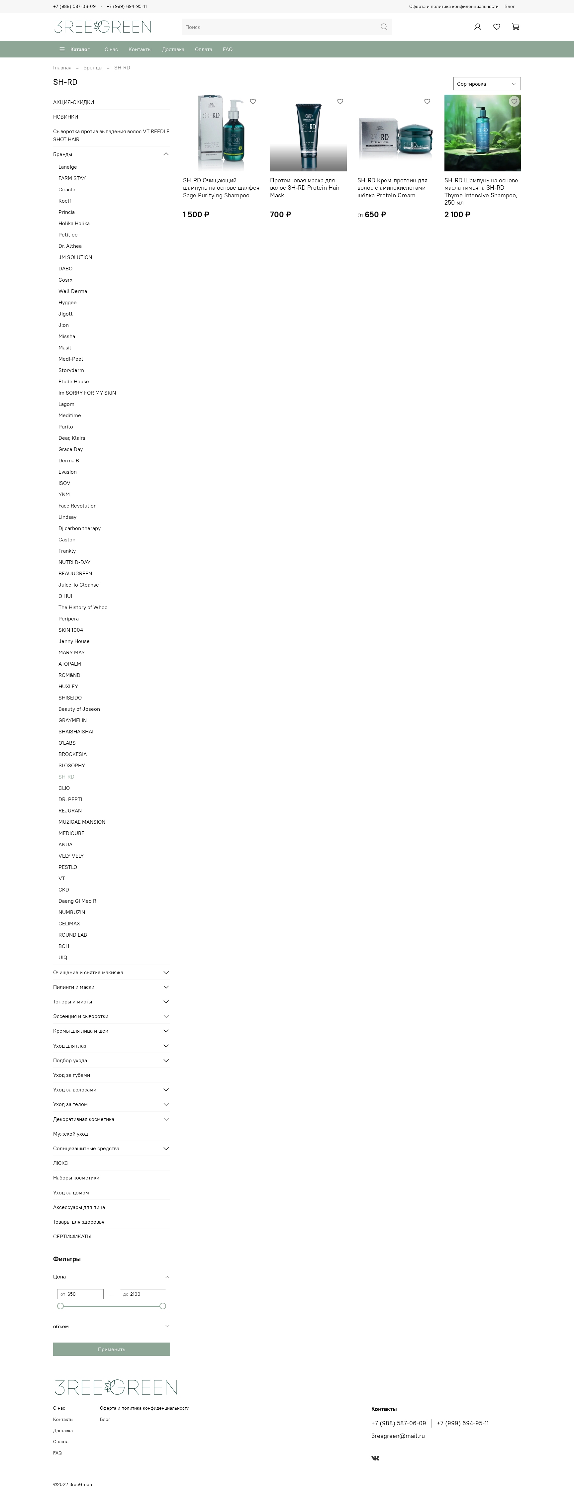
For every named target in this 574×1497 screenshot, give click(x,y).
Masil (64, 347)
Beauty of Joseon (79, 708)
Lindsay (67, 517)
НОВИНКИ (65, 116)
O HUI (65, 596)
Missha (66, 336)
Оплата (203, 49)
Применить (111, 1349)
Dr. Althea (70, 245)
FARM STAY (72, 178)
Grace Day (70, 449)
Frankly (67, 550)
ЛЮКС (60, 1163)
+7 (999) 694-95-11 (127, 6)
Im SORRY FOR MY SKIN (87, 392)
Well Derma (72, 291)
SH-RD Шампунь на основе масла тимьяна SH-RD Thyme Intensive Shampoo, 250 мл (481, 191)
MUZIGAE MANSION (81, 821)
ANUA (65, 844)
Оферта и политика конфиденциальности (454, 6)
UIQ (62, 957)
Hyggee (67, 302)
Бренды (92, 67)
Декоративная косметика (83, 1119)
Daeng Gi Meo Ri (78, 900)
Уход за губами (71, 1075)
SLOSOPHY (71, 765)
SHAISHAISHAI (75, 731)
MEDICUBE (71, 833)
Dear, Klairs (71, 437)
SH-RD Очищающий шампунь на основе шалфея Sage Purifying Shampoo (221, 187)
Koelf (64, 200)
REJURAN (70, 810)
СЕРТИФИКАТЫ (72, 1236)
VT (61, 878)
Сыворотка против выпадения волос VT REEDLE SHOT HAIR (111, 135)
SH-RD (66, 776)
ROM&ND (69, 675)
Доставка (173, 49)
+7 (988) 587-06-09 (74, 6)
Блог (510, 6)
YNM (64, 494)
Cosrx (65, 279)
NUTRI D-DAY (74, 562)
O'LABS (67, 742)
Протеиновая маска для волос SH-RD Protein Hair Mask (305, 187)
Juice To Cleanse (78, 584)
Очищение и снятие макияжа (88, 972)
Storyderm (71, 370)
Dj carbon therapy (79, 528)
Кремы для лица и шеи (80, 1030)
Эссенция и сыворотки (80, 1016)
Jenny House (74, 641)
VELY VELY (71, 855)
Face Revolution (77, 505)
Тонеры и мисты (72, 1001)
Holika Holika (74, 223)
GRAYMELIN (72, 720)
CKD (63, 889)
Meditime (69, 415)
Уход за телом (70, 1104)
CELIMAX (69, 923)
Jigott (65, 313)
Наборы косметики (76, 1177)
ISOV (64, 483)
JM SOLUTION (75, 257)
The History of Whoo (83, 607)
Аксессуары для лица (79, 1207)
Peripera (68, 618)
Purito (65, 426)
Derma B (68, 460)
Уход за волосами (74, 1089)
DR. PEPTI (70, 799)
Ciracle (66, 189)
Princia (66, 212)
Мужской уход (70, 1133)
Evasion (67, 471)
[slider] (60, 1306)
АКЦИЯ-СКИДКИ (73, 102)
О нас (111, 49)
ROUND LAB (72, 934)
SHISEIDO (70, 697)
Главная (62, 67)
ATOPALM (69, 663)
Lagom (66, 404)
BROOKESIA (72, 754)
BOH (63, 946)
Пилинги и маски (73, 986)
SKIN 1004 (70, 629)
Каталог (80, 49)
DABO (65, 268)
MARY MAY (71, 652)
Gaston (66, 539)
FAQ (228, 49)
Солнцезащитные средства (86, 1148)
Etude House (73, 381)
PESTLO (67, 867)
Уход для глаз (69, 1045)
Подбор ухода (70, 1060)
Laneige (67, 166)
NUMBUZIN (71, 912)
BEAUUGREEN (75, 573)
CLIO (64, 788)
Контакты (140, 49)
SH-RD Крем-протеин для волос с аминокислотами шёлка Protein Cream (392, 187)
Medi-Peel (70, 358)
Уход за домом (71, 1192)
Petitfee (68, 234)
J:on (63, 325)
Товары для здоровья (78, 1221)
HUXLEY (68, 686)
